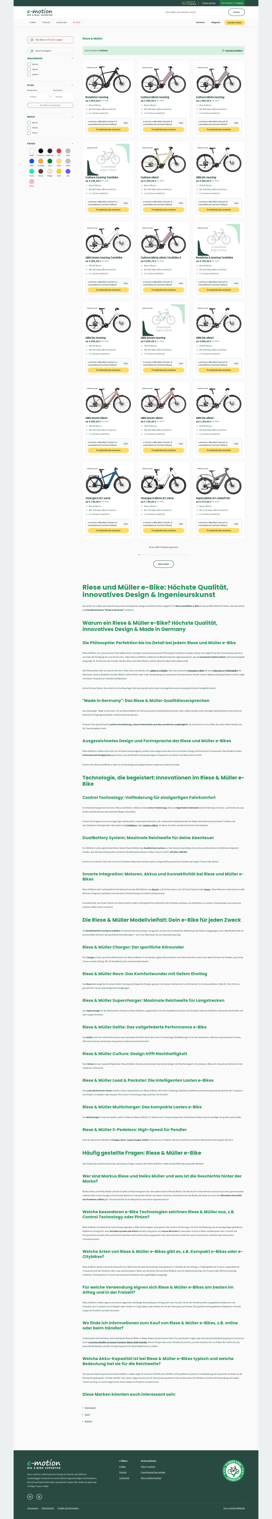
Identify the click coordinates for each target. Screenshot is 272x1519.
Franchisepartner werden (153, 1472)
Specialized (90, 1407)
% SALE (76, 22)
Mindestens (32, 90)
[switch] (31, 39)
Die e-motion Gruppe (151, 1478)
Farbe (31, 143)
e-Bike (32, 22)
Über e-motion (148, 1466)
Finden (236, 12)
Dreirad (46, 22)
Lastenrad (61, 22)
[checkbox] (29, 64)
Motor (31, 116)
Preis (30, 85)
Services (200, 22)
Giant (87, 1414)
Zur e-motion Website (234, 1508)
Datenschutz (48, 1508)
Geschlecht (34, 58)
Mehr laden (163, 564)
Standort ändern (233, 50)
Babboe (88, 1421)
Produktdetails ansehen (108, 129)
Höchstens (57, 90)
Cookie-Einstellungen (68, 1508)
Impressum (32, 1508)
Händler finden (234, 22)
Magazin (216, 22)
